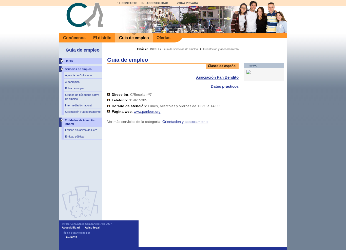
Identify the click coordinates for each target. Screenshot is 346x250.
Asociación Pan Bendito (217, 77)
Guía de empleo (134, 38)
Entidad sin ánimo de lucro (81, 129)
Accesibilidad (71, 227)
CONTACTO (130, 3)
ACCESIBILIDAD (157, 3)
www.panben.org (147, 111)
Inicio (69, 60)
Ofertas (163, 38)
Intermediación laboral (78, 105)
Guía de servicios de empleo (180, 49)
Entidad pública (74, 136)
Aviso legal (92, 227)
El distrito (102, 38)
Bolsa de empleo (75, 88)
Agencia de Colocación (79, 75)
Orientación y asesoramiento (83, 111)
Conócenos (74, 38)
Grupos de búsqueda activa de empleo (82, 97)
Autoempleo (72, 81)
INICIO (154, 49)
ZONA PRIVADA (187, 3)
